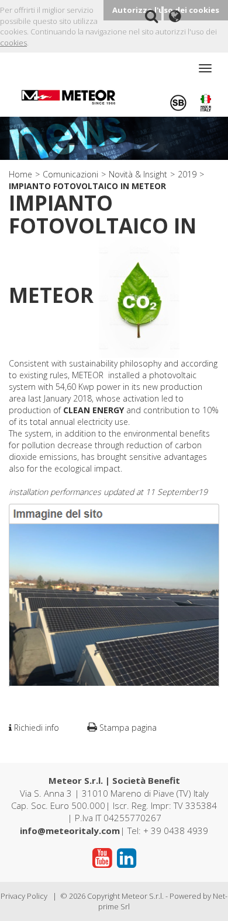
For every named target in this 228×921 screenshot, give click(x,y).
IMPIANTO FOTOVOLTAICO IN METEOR (87, 185)
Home (20, 174)
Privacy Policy (24, 896)
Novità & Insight (138, 174)
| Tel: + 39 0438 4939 (114, 830)
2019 (187, 174)
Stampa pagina (127, 727)
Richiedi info (35, 727)
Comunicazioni (70, 174)
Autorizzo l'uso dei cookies (165, 10)
